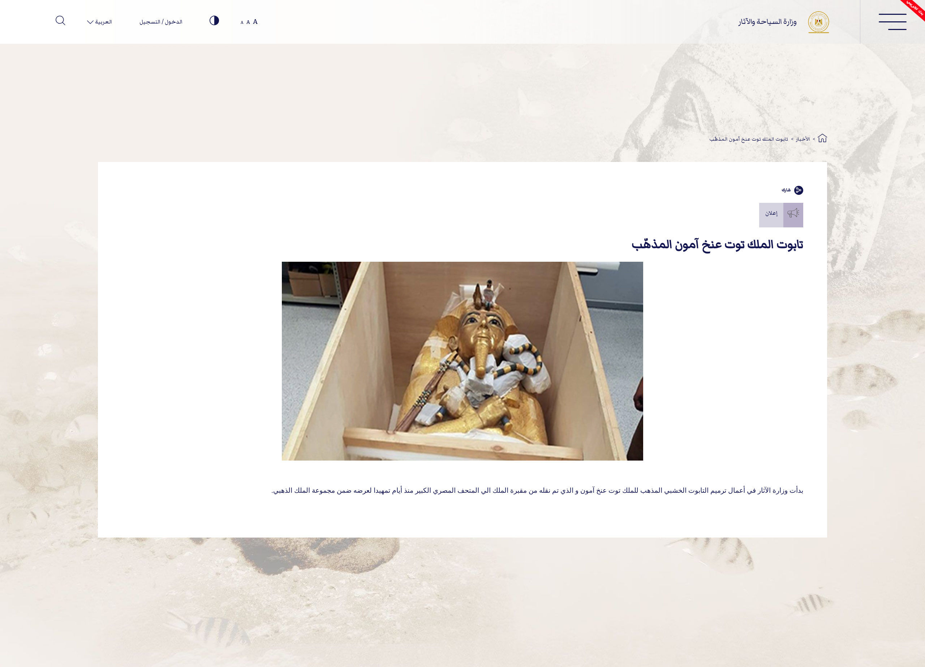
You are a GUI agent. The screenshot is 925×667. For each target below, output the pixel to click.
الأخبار (803, 139)
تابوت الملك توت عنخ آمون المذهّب (748, 139)
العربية (103, 21)
